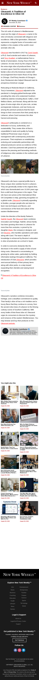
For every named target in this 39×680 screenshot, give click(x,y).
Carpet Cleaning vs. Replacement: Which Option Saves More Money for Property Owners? (9, 495)
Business (4, 9)
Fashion (23, 592)
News (12, 606)
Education (13, 598)
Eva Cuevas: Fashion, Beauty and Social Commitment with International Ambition (27, 518)
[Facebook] (15, 650)
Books (13, 590)
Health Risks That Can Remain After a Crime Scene (9, 448)
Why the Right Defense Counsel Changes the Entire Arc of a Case (28, 425)
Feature (24, 595)
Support (18, 624)
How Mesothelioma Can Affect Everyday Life (8, 425)
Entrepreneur (24, 590)
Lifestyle (12, 603)
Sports (24, 600)
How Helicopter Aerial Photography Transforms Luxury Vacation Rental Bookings (8, 472)
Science (23, 598)
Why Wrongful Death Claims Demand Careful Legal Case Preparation (28, 402)
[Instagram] (19, 650)
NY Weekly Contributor (17, 21)
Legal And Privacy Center (18, 621)
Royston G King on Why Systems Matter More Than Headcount (28, 471)
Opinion (12, 609)
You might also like (8, 383)
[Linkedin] (23, 650)
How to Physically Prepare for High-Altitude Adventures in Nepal (29, 448)
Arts (12, 587)
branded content (26, 331)
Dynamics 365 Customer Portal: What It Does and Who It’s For (8, 518)
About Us (18, 618)
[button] (36, 3)
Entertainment (24, 587)
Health (13, 601)
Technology (23, 603)
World (24, 606)
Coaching (13, 595)
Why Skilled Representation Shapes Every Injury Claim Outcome (9, 402)
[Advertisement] (19, 360)
